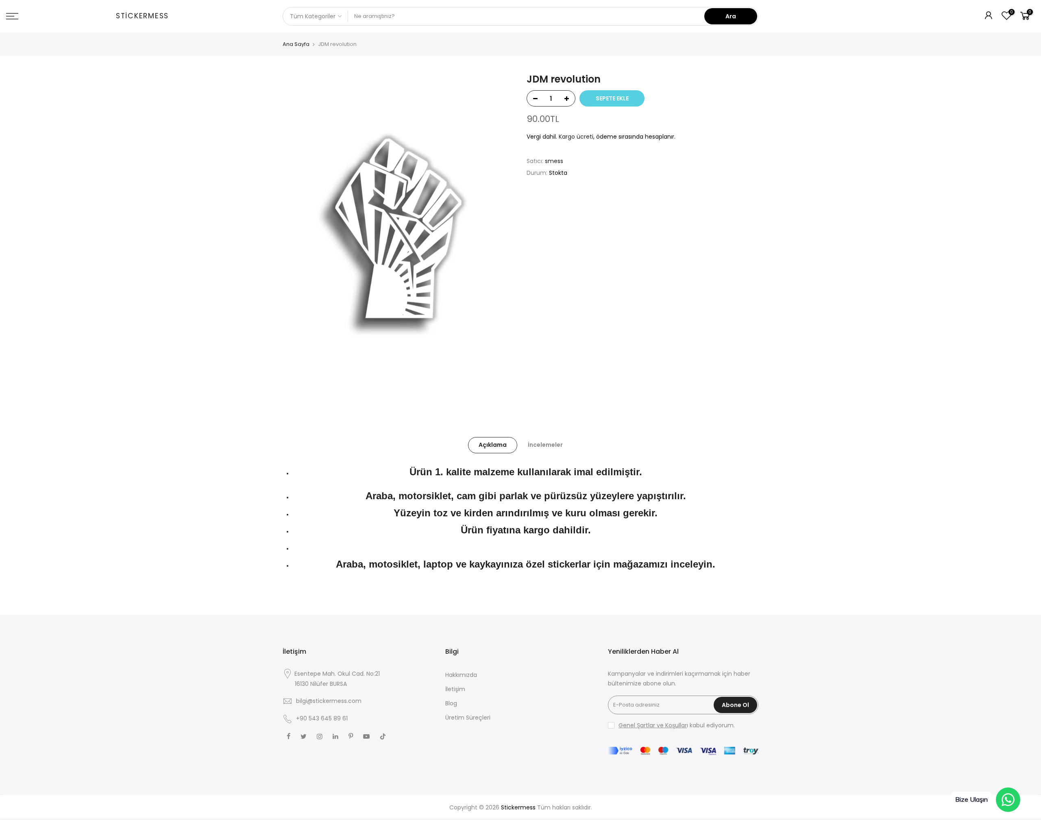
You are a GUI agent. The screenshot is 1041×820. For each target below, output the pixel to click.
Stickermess (142, 16)
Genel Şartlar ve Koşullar (653, 725)
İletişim (455, 689)
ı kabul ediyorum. (677, 725)
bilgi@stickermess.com (329, 701)
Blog (451, 703)
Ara (730, 16)
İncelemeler (545, 445)
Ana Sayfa (296, 44)
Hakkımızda (461, 675)
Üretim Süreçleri (467, 717)
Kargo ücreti (576, 137)
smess (554, 161)
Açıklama (493, 445)
